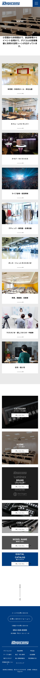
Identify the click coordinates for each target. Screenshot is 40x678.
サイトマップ (20, 663)
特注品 (32, 651)
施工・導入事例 (20, 654)
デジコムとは (7, 651)
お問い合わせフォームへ (20, 619)
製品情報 (20, 651)
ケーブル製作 (7, 654)
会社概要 (32, 654)
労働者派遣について (7, 663)
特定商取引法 (32, 658)
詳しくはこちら (20, 415)
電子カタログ (7, 658)
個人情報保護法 (20, 658)
